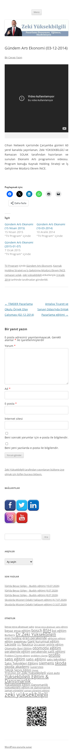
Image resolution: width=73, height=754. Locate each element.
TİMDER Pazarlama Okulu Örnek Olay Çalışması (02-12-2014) (19, 309)
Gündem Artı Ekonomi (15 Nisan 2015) (19, 226)
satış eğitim (15, 659)
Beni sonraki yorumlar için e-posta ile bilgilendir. (36, 437)
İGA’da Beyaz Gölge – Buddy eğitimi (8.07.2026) (31, 595)
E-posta (11, 403)
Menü (37, 12)
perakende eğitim (17, 651)
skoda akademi (17, 666)
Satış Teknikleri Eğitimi (21, 663)
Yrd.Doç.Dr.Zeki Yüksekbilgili (25, 673)
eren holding (13, 638)
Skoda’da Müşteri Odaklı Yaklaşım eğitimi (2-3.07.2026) (36, 604)
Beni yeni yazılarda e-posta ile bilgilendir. (32, 448)
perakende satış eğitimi (48, 651)
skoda (60, 663)
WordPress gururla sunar (18, 747)
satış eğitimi (36, 659)
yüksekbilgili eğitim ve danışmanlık (27, 687)
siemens (46, 663)
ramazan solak (13, 275)
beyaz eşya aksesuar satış (19, 626)
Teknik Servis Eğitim (18, 670)
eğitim (9, 641)
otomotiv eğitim (47, 648)
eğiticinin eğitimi (56, 638)
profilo (54, 655)
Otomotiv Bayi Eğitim (18, 648)
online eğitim (54, 644)
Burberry (10, 635)
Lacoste (10, 644)
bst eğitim (59, 631)
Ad (8, 389)
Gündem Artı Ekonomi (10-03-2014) (51, 226)
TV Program (11, 265)
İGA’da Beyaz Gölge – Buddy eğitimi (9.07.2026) (31, 590)
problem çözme (39, 655)
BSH (47, 630)
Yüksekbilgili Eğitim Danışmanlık (26, 685)
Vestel (35, 670)
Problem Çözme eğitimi (17, 655)
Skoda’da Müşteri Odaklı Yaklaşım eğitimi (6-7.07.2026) (36, 600)
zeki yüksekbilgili (32, 275)
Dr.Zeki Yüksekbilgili (36, 634)
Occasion (40, 644)
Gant (31, 641)
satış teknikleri (56, 659)
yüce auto (53, 673)
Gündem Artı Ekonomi (39, 265)
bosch (36, 630)
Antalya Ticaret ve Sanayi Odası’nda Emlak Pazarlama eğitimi (52, 309)
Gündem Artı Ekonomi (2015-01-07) (19, 244)
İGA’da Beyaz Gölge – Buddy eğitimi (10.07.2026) (32, 586)
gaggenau (20, 641)
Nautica (27, 644)
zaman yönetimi (14, 690)
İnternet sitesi (14, 418)
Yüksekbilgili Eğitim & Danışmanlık (27, 678)
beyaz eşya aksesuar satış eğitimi (51, 626)
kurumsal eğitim (47, 641)
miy (19, 644)
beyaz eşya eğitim (18, 631)
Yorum (10, 346)
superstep (36, 667)
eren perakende (34, 638)
